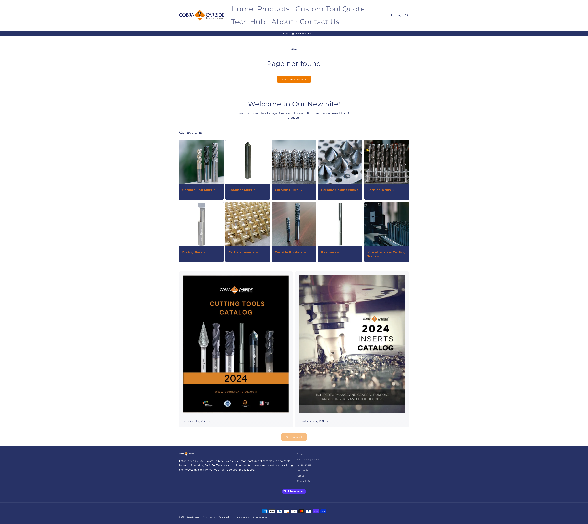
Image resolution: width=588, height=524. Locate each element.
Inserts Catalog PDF (312, 421)
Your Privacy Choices (309, 459)
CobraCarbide (193, 517)
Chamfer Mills (240, 190)
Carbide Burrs (287, 190)
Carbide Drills (379, 190)
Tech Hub (302, 470)
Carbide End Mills (197, 190)
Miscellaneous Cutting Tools (387, 254)
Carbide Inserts (241, 252)
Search (301, 454)
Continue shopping (294, 79)
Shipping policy (260, 517)
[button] (274, 8)
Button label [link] (294, 437)
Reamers (328, 252)
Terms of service (242, 517)
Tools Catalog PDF (194, 421)
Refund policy (225, 517)
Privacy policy (209, 517)
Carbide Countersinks (339, 190)
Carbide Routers (289, 252)
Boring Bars (192, 252)
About (300, 475)
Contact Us (303, 481)
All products (304, 465)
